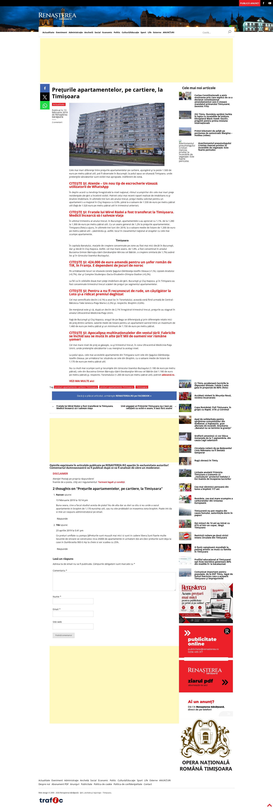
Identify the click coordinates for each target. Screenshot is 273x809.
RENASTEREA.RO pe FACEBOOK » (134, 395)
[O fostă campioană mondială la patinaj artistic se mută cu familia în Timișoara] (185, 551)
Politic (117, 32)
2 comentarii (57, 122)
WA (45, 105)
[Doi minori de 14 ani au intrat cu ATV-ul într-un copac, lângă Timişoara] (185, 527)
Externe (157, 32)
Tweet (45, 96)
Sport (143, 32)
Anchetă (88, 32)
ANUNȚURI (168, 32)
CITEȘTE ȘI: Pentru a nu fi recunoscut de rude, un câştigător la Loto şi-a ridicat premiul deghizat (120, 292)
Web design (43, 792)
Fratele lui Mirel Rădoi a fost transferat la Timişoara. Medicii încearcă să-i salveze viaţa (84, 407)
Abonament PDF (60, 784)
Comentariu (60, 570)
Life (150, 32)
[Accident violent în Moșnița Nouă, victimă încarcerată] (185, 399)
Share (45, 88)
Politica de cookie (103, 784)
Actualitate (48, 32)
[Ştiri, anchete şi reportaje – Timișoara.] (57, 19)
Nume (57, 596)
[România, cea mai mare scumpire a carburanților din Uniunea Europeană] (185, 502)
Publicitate (86, 784)
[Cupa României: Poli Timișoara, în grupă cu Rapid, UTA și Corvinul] (185, 411)
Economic (107, 32)
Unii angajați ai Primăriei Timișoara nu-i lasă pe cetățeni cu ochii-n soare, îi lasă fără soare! (146, 407)
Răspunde (62, 518)
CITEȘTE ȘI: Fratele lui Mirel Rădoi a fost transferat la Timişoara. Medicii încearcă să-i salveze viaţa (121, 214)
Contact (148, 784)
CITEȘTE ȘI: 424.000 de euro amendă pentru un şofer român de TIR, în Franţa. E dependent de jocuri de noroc (120, 264)
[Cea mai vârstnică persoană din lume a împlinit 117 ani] (185, 490)
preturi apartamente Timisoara (116, 387)
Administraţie (76, 32)
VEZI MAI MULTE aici (81, 381)
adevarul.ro (168, 374)
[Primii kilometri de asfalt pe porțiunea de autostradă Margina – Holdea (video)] (185, 134)
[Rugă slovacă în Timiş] (185, 464)
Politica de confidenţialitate (128, 784)
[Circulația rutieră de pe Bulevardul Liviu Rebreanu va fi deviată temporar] (185, 452)
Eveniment (61, 32)
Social (98, 32)
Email (57, 609)
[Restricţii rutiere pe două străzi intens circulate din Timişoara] (185, 539)
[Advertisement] (135, 60)
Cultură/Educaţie (130, 32)
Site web (57, 621)
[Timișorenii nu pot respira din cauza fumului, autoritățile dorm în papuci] (185, 514)
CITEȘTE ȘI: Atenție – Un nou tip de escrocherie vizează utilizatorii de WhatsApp (113, 185)
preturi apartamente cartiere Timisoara (76, 387)
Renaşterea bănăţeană (59, 115)
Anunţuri (74, 784)
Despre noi (44, 784)
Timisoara (142, 387)
